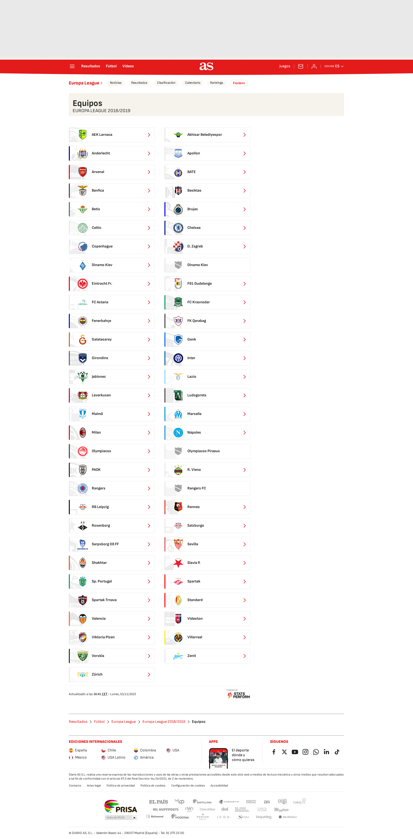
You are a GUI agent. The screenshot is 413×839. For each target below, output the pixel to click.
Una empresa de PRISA (120, 806)
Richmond (154, 816)
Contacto (75, 785)
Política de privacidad (121, 785)
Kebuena (281, 810)
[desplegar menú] (72, 66)
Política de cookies (153, 785)
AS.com (267, 801)
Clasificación (166, 83)
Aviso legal (94, 785)
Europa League (84, 83)
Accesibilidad (219, 785)
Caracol (299, 801)
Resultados (90, 66)
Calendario (193, 83)
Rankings (216, 83)
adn (282, 801)
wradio (189, 810)
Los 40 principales (179, 801)
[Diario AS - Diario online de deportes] (206, 66)
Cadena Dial (225, 810)
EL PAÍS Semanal (242, 810)
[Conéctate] (314, 66)
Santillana (202, 801)
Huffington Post (165, 810)
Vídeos (128, 66)
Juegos (284, 66)
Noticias (116, 83)
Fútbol (111, 66)
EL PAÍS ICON (223, 817)
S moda (243, 817)
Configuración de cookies (188, 785)
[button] (120, 817)
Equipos (239, 83)
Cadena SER (251, 801)
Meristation (287, 817)
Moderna (180, 817)
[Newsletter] (301, 66)
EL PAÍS (158, 801)
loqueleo (263, 817)
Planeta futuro (261, 810)
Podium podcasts (203, 817)
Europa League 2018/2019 (163, 722)
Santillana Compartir (229, 801)
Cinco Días (207, 810)
